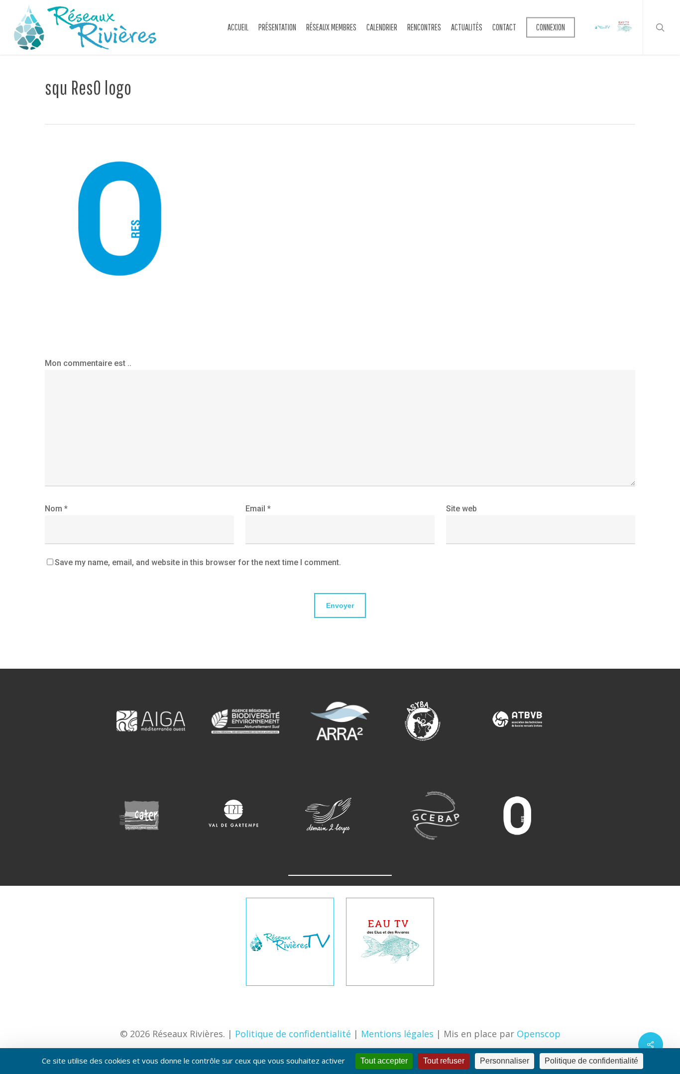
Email (258, 508)
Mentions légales (397, 1034)
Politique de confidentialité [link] (591, 1061)
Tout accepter (384, 1061)
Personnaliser (504, 1061)
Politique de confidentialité (293, 1034)
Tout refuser (443, 1061)
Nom (56, 508)
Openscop (539, 1034)
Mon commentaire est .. (88, 363)
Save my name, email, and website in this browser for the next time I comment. (198, 562)
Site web (461, 508)
